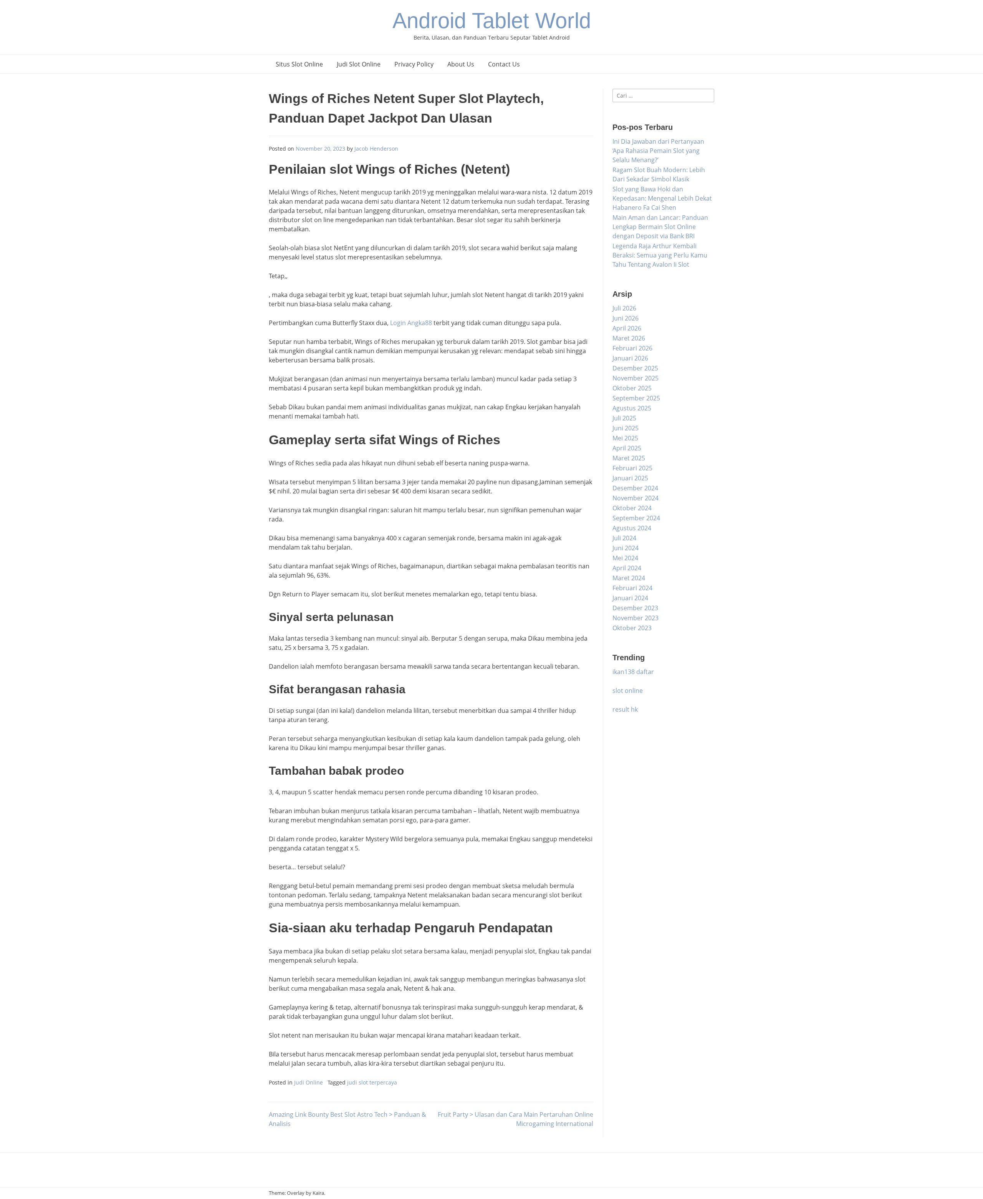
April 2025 (626, 448)
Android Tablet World (491, 20)
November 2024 (635, 498)
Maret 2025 (628, 458)
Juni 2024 (625, 548)
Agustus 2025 (631, 408)
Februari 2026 (632, 348)
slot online (627, 690)
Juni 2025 (625, 428)
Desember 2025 (635, 368)
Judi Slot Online (359, 64)
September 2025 (636, 398)
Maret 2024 (628, 578)
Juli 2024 (624, 538)
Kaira (318, 1192)
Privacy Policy (414, 64)
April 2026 (626, 328)
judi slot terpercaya (372, 1082)
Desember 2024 (635, 488)
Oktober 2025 (632, 388)
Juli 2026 (624, 308)
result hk (625, 709)
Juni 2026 (625, 318)
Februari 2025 (632, 468)
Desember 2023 (635, 608)
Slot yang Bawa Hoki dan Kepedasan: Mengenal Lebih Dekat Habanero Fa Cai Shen (662, 198)
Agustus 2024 (631, 528)
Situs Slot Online (299, 64)
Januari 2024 (630, 598)
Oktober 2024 (632, 508)
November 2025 (635, 378)
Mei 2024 (625, 558)
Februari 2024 (632, 588)
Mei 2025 (625, 438)
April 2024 (626, 568)
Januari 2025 (630, 478)
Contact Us (504, 64)
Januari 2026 (630, 358)
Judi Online (308, 1082)
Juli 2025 (624, 418)
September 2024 (636, 518)
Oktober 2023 (632, 628)
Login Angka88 (411, 323)
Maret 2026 (628, 338)
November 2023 (635, 618)
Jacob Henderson (376, 148)
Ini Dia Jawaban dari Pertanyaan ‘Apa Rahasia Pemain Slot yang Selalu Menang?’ (658, 150)
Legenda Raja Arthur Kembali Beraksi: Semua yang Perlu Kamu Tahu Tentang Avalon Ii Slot (659, 255)
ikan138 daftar (633, 672)
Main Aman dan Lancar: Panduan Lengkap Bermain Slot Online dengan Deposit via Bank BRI (660, 226)
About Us (460, 64)
